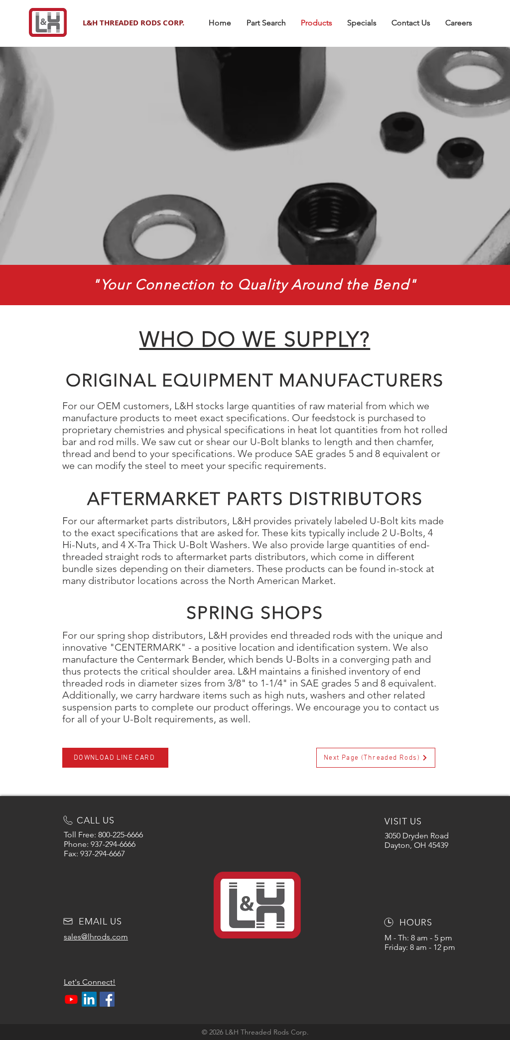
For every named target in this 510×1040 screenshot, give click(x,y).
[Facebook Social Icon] (107, 999)
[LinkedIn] (89, 999)
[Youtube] (71, 999)
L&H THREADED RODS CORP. (133, 22)
